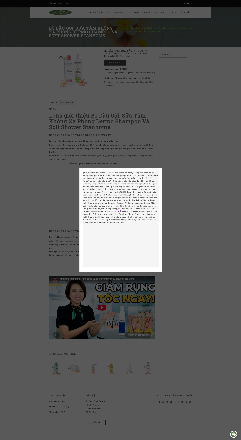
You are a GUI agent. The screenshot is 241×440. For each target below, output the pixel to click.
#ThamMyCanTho (147, 220)
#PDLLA (91, 220)
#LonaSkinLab (89, 223)
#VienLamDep (101, 220)
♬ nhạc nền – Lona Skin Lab (110, 223)
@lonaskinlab (89, 173)
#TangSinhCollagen (130, 220)
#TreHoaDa (114, 220)
